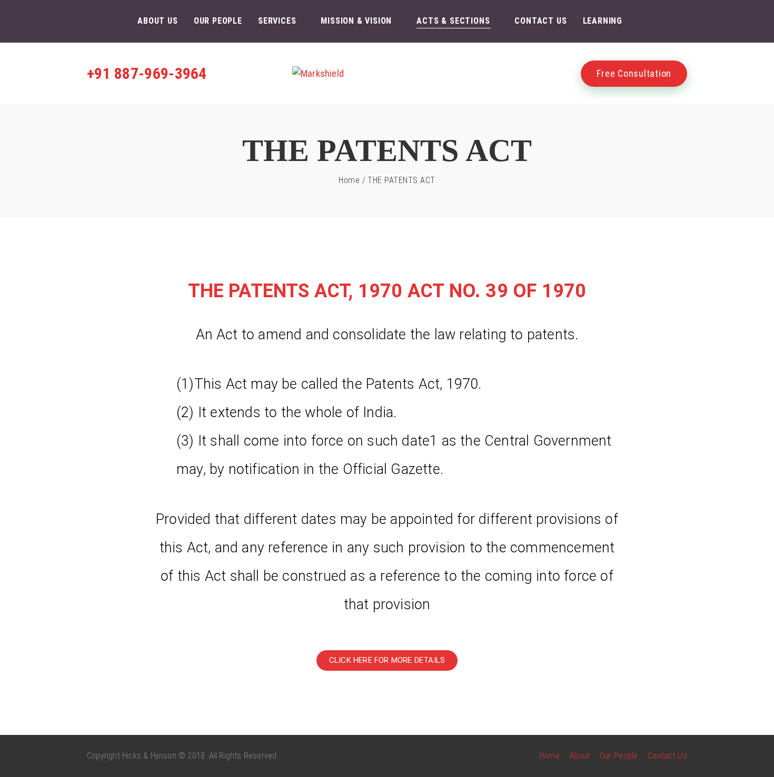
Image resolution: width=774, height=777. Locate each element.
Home (349, 180)
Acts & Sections (453, 21)
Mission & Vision (356, 21)
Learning (602, 21)
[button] (387, 660)
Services (277, 21)
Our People (218, 21)
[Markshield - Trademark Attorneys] (387, 73)
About (579, 756)
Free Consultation (634, 73)
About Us (157, 21)
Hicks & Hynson (149, 756)
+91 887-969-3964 (147, 73)
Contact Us (540, 21)
